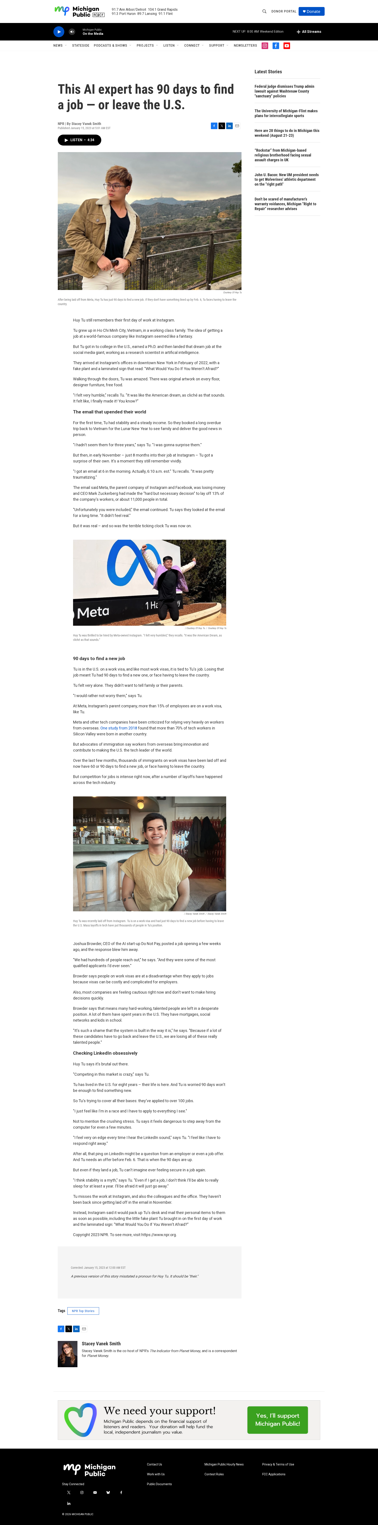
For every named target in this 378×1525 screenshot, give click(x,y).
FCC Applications (273, 1474)
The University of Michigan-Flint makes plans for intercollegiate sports (286, 113)
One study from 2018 (118, 728)
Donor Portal (283, 11)
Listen (169, 45)
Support (216, 45)
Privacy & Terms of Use (278, 1464)
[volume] (72, 32)
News (58, 45)
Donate (313, 11)
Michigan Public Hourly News (224, 1464)
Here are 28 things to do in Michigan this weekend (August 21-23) (287, 133)
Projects (145, 45)
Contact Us (154, 1464)
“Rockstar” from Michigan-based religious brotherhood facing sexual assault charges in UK (283, 155)
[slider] (79, 31)
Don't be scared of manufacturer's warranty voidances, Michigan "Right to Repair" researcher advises (285, 204)
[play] (58, 31)
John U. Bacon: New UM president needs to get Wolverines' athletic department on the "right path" (287, 179)
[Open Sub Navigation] (66, 45)
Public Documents (159, 1484)
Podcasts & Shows (110, 45)
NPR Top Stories (83, 1311)
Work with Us (156, 1474)
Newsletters (245, 45)
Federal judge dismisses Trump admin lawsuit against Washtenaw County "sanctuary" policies (284, 91)
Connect (192, 45)
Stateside (80, 45)
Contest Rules (214, 1474)
